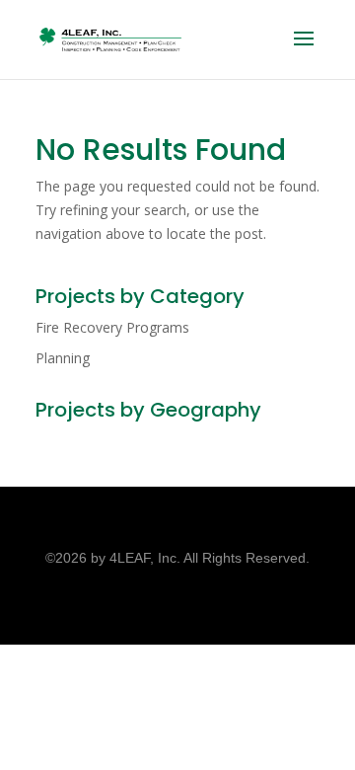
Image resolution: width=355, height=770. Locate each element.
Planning (63, 357)
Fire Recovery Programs (112, 327)
